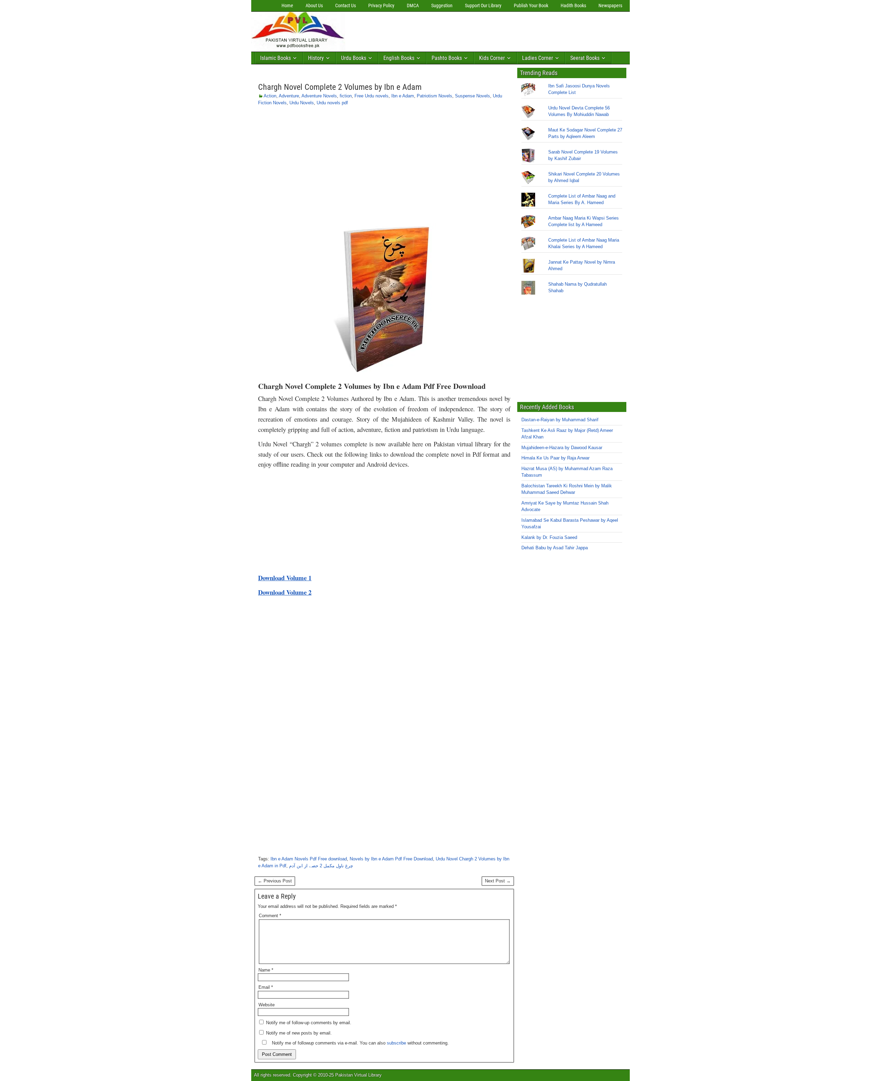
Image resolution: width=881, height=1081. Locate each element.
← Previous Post (275, 880)
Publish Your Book (531, 5)
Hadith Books (573, 5)
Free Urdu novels (371, 95)
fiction (346, 95)
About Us (314, 5)
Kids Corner (492, 58)
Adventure (289, 95)
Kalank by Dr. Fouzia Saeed (549, 537)
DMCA (413, 5)
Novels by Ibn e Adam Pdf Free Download (391, 858)
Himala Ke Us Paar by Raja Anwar (555, 457)
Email (265, 987)
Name (265, 970)
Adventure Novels (319, 95)
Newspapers (610, 5)
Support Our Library (483, 5)
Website (266, 1004)
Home (287, 5)
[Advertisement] (473, 29)
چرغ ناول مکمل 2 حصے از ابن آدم (321, 865)
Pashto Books (447, 58)
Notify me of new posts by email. (299, 1033)
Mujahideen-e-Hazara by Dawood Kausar (561, 447)
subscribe (396, 1043)
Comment (270, 915)
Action (270, 95)
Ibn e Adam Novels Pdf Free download (308, 858)
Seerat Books (584, 58)
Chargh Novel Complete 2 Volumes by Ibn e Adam (340, 87)
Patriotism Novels (434, 95)
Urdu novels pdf (332, 102)
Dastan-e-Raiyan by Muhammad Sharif (559, 419)
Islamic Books (275, 58)
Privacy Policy (381, 5)
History (316, 58)
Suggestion (442, 5)
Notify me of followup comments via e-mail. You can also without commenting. (359, 1043)
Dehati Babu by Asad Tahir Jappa (554, 547)
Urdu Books (353, 58)
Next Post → (498, 880)
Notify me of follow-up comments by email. (308, 1022)
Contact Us (345, 5)
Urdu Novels (301, 102)
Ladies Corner (537, 58)
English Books (398, 58)
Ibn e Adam (402, 95)
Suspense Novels (472, 95)
